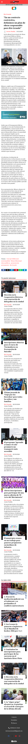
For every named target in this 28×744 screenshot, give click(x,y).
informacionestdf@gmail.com (14, 731)
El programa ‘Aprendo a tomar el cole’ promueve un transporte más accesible (13, 447)
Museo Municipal (16, 261)
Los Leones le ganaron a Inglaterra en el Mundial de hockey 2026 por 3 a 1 (13, 627)
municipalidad (5, 261)
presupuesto (5, 265)
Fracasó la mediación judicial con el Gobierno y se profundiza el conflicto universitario (14, 601)
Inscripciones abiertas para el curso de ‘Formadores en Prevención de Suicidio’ (14, 347)
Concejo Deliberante (12, 259)
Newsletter (14, 720)
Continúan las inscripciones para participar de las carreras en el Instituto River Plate (13, 654)
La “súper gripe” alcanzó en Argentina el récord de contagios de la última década (13, 705)
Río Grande (7, 14)
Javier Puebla (10, 31)
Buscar (15, 723)
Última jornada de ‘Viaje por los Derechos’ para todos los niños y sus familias (13, 397)
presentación (15, 263)
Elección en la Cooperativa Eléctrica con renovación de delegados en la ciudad (14, 298)
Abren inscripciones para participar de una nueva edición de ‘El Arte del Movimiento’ (14, 494)
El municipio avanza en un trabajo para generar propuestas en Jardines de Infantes (13, 542)
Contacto (14, 717)
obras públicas (5, 263)
